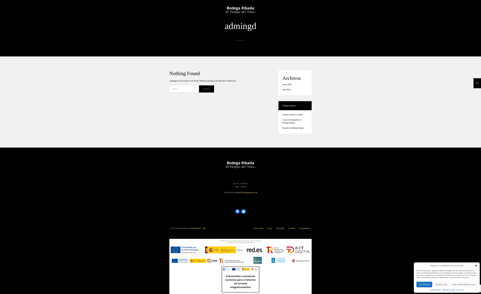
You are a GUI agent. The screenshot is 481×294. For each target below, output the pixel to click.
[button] (476, 265)
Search (206, 89)
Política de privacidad (448, 290)
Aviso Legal (459, 290)
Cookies (291, 228)
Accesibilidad (304, 228)
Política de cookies (435, 290)
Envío (269, 228)
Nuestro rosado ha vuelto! (292, 115)
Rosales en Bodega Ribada (293, 128)
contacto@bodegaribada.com (245, 192)
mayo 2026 (286, 84)
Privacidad (280, 228)
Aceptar (424, 285)
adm (204, 228)
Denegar (441, 285)
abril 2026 (286, 90)
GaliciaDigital (195, 228)
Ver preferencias (464, 285)
